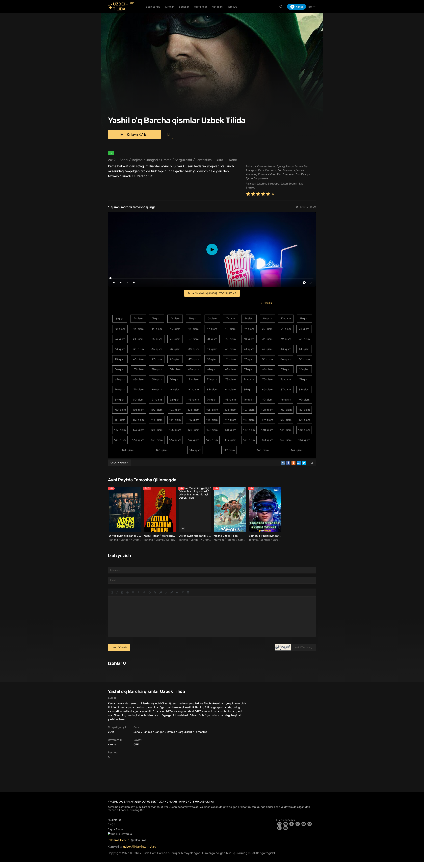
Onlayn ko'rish (119, 462)
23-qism (120, 339)
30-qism (249, 339)
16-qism (193, 328)
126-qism (193, 429)
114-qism (175, 419)
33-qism (304, 339)
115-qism (193, 419)
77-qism (304, 379)
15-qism (175, 328)
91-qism (157, 399)
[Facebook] (288, 463)
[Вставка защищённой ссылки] (160, 592)
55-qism (304, 359)
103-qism (175, 409)
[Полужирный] (112, 592)
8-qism (248, 318)
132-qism (304, 429)
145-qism (161, 450)
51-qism (231, 359)
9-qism (267, 318)
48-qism (175, 359)
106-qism (230, 409)
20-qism (267, 328)
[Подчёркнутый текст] (122, 592)
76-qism (286, 379)
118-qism (249, 419)
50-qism (212, 359)
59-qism (175, 369)
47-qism (157, 359)
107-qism (249, 409)
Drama (166, 160)
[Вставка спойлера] (188, 592)
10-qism (286, 318)
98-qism (286, 399)
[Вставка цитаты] (177, 592)
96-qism (249, 399)
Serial (124, 160)
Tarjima (137, 160)
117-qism (230, 419)
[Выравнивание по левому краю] (133, 592)
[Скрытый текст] (172, 592)
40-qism (230, 349)
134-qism (138, 440)
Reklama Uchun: (119, 840)
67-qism (120, 379)
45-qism (120, 359)
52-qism (249, 359)
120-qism (286, 419)
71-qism (194, 379)
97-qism (267, 399)
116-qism (212, 419)
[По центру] (138, 592)
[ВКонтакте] (283, 463)
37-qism (175, 349)
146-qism (195, 450)
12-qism (120, 328)
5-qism (193, 318)
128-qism (230, 429)
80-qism (156, 389)
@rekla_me (139, 840)
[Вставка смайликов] (150, 592)
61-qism (212, 369)
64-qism (267, 369)
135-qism (157, 440)
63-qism (249, 369)
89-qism (120, 399)
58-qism (156, 369)
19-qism (249, 328)
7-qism (230, 318)
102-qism (156, 409)
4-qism (175, 318)
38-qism (193, 349)
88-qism (304, 389)
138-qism (212, 440)
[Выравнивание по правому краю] (144, 592)
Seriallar (184, 6)
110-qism (304, 409)
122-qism (120, 429)
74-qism (249, 379)
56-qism (120, 369)
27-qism (194, 339)
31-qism (267, 339)
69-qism (157, 379)
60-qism (193, 369)
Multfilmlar (200, 6)
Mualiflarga (115, 819)
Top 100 (232, 6)
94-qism (212, 399)
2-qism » (266, 303)
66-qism (304, 369)
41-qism (249, 349)
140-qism (249, 440)
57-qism (138, 369)
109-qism (286, 409)
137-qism (193, 440)
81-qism (175, 389)
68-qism (138, 379)
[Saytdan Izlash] (281, 6)
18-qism (230, 328)
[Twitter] (304, 463)
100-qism (120, 409)
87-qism (286, 389)
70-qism (175, 379)
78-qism (120, 389)
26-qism (175, 339)
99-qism (304, 399)
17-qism (212, 328)
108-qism (267, 409)
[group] (124, 514)
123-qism (138, 429)
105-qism (212, 409)
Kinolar (169, 6)
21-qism (286, 328)
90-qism (138, 399)
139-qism (230, 440)
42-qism (267, 349)
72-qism (212, 379)
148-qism (263, 450)
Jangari (152, 160)
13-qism (138, 328)
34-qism (120, 349)
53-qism (267, 359)
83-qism (212, 389)
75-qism (267, 379)
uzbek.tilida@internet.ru (139, 846)
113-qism (156, 419)
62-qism (230, 369)
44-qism (304, 349)
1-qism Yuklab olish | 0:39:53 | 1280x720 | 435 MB (212, 293)
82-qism (193, 389)
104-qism (193, 409)
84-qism (230, 389)
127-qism (212, 429)
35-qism (138, 349)
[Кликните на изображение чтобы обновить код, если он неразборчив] (283, 647)
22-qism (304, 328)
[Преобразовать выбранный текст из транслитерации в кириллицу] (183, 592)
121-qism (304, 419)
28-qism (212, 339)
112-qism (138, 419)
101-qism (138, 409)
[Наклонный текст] (117, 592)
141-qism (267, 440)
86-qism (267, 389)
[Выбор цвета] (166, 592)
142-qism (286, 440)
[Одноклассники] (293, 463)
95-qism (230, 399)
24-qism (138, 339)
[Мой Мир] (299, 463)
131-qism (286, 429)
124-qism (156, 429)
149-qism (296, 450)
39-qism (212, 349)
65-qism (286, 369)
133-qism (120, 440)
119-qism (267, 419)
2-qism (138, 318)
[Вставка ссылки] (155, 592)
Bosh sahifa (153, 6)
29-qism (230, 339)
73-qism (230, 379)
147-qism (229, 450)
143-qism (304, 440)
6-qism (212, 318)
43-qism (286, 349)
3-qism (156, 318)
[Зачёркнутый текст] (127, 592)
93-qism (193, 399)
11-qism (304, 318)
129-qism (249, 429)
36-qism (156, 349)
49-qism (193, 359)
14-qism (157, 328)
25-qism (157, 339)
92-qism (175, 399)
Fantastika (204, 160)
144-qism (127, 450)
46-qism (138, 359)
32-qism (286, 339)
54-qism (285, 359)
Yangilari (217, 6)
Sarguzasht (183, 160)
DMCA (111, 824)
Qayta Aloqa (115, 829)
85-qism (249, 389)
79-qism (138, 389)
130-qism (267, 429)
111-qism (120, 419)
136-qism (175, 440)
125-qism (175, 429)
